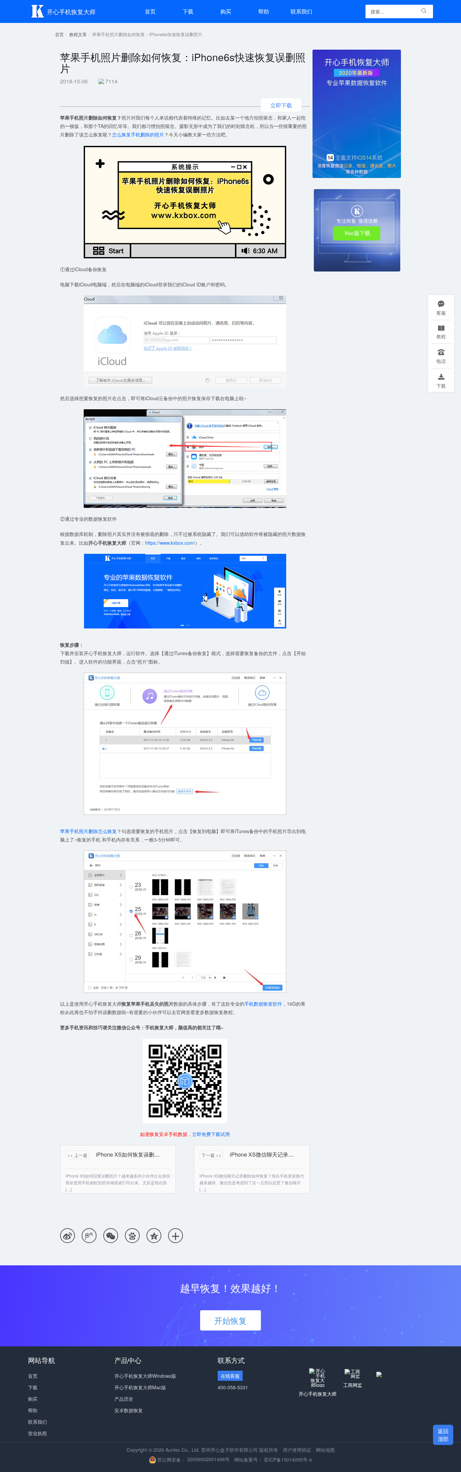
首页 (150, 11)
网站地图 (325, 1449)
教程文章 (78, 34)
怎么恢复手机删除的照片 (138, 134)
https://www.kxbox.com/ (170, 542)
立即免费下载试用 (211, 1134)
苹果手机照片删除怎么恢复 (88, 831)
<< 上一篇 (77, 1155)
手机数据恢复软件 (263, 1003)
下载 (188, 11)
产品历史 (123, 1398)
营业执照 (37, 1433)
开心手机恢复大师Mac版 (140, 1387)
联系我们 (301, 11)
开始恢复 (230, 1320)
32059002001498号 (208, 1459)
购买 (32, 1398)
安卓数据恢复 (128, 1410)
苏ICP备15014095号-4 (288, 1459)
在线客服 (230, 1375)
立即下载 (281, 105)
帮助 (263, 11)
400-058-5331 (233, 1387)
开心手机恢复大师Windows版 (145, 1375)
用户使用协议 (297, 1449)
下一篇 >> (211, 1155)
